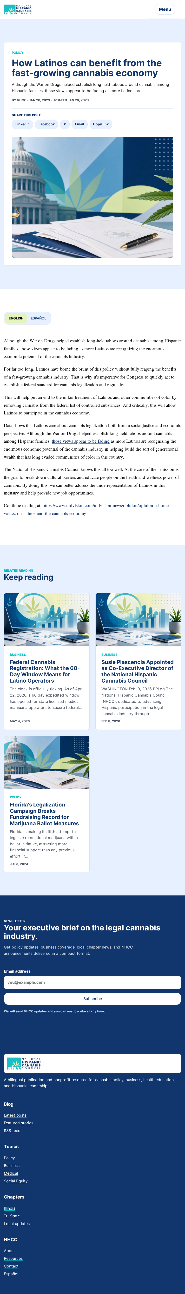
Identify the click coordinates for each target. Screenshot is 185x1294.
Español (38, 318)
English (16, 318)
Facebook (47, 124)
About (9, 1250)
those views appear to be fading (81, 441)
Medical (11, 1173)
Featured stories (18, 1122)
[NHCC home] (18, 9)
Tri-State (12, 1215)
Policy (9, 1157)
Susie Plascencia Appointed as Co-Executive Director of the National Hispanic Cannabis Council (137, 671)
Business (12, 1165)
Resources (13, 1258)
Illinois (9, 1208)
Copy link (101, 124)
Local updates (17, 1223)
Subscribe (92, 998)
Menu (165, 9)
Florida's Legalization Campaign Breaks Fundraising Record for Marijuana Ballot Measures (44, 814)
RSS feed (12, 1130)
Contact (11, 1266)
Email (79, 124)
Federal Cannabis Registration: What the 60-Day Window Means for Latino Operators (45, 671)
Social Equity (16, 1181)
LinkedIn (22, 124)
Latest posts (15, 1115)
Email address (17, 971)
